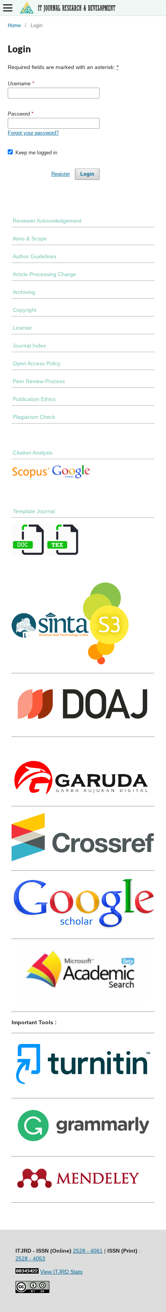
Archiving (24, 292)
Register (60, 174)
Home (14, 25)
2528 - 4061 (88, 1251)
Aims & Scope (30, 238)
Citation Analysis (33, 452)
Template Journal (34, 511)
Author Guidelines (34, 256)
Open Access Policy (37, 363)
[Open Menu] (7, 8)
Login (87, 174)
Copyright (24, 310)
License (22, 328)
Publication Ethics (34, 399)
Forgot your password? (33, 133)
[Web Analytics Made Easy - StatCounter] (27, 1272)
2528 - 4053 (30, 1258)
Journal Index (29, 345)
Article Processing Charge (44, 274)
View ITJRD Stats (61, 1272)
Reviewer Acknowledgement (47, 221)
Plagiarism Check (34, 417)
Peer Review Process (39, 381)
